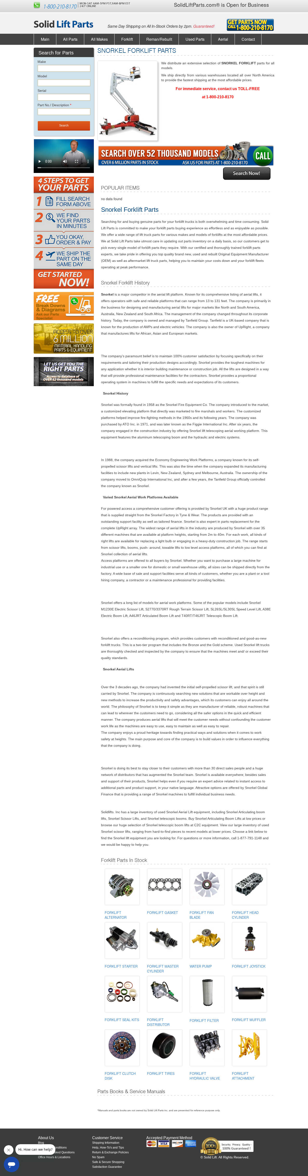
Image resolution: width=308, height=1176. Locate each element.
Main (45, 39)
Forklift (127, 39)
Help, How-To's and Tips (108, 1147)
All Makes (99, 39)
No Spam (98, 1157)
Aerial (223, 39)
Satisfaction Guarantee (107, 1167)
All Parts (70, 39)
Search (64, 125)
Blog (41, 1142)
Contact (248, 39)
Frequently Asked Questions (56, 1152)
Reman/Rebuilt (159, 39)
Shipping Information (105, 1142)
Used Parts (195, 39)
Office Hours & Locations (54, 1157)
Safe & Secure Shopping (108, 1162)
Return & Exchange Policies (110, 1152)
